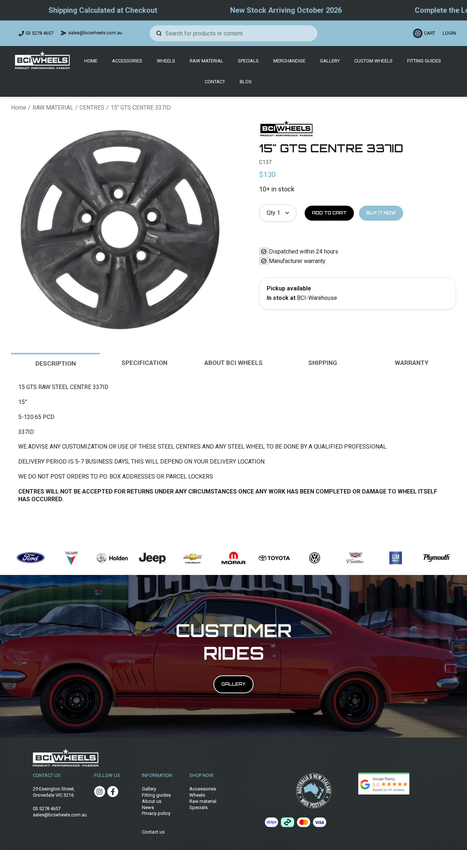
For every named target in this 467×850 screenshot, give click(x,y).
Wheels (166, 61)
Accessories (127, 61)
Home (90, 61)
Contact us (153, 832)
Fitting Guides (424, 61)
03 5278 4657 (39, 33)
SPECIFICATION (144, 362)
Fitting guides (156, 795)
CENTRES (92, 107)
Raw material (202, 801)
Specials (248, 61)
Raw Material (206, 61)
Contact (215, 81)
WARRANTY (411, 362)
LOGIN (448, 33)
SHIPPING (322, 362)
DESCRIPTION (55, 363)
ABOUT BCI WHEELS (233, 362)
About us (151, 801)
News (148, 807)
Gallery (330, 61)
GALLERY (233, 684)
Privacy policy (156, 813)
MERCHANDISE (289, 61)
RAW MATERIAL (52, 107)
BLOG (246, 81)
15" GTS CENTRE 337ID (141, 107)
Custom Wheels (373, 61)
